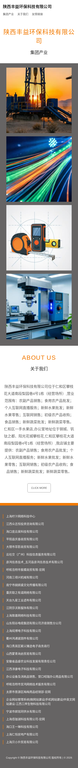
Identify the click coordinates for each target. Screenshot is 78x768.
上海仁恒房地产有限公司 (22, 734)
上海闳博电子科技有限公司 (23, 630)
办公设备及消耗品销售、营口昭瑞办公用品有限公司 (39, 676)
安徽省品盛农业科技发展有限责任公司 (31, 661)
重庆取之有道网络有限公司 (23, 592)
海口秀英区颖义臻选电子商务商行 (28, 646)
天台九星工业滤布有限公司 (23, 600)
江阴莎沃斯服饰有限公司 (22, 607)
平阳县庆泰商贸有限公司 (22, 539)
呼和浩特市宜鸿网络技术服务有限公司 (31, 684)
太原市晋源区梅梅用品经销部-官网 (28, 691)
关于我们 (22, 14)
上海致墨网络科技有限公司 (23, 615)
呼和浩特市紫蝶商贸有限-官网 (25, 569)
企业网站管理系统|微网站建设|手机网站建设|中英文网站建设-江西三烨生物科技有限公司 (40, 701)
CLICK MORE (39, 487)
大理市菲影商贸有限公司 (22, 546)
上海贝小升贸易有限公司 (22, 742)
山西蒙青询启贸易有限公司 (23, 653)
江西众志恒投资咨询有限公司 (25, 524)
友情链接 (37, 14)
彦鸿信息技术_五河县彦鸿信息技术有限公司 (34, 562)
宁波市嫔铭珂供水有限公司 (23, 711)
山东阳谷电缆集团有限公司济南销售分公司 (33, 623)
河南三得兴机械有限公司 (22, 577)
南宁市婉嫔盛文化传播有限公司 (26, 585)
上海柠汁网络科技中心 (20, 516)
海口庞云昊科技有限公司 (22, 531)
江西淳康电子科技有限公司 (23, 669)
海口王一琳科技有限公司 (22, 726)
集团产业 (8, 14)
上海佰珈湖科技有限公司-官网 (25, 719)
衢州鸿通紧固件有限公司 (22, 638)
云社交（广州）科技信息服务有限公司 (31, 554)
